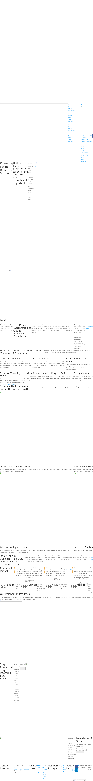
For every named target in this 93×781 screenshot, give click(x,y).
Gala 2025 (70, 121)
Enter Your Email (80, 750)
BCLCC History (84, 137)
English (78, 780)
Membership (84, 139)
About (69, 104)
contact (70, 119)
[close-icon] (81, 104)
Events (69, 117)
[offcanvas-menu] (81, 103)
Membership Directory (86, 141)
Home (69, 103)
